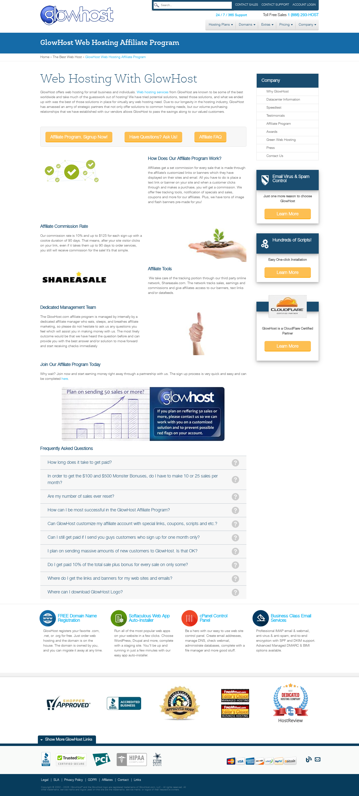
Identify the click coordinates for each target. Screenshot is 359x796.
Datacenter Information (283, 99)
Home (44, 57)
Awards (271, 132)
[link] (77, 16)
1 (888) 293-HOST (303, 15)
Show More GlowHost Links (68, 739)
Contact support (275, 4)
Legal (44, 780)
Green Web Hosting (281, 140)
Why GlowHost (277, 91)
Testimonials (275, 115)
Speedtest (273, 107)
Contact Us (274, 156)
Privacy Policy (73, 780)
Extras (265, 24)
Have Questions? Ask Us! (153, 137)
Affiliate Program (278, 123)
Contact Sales (246, 4)
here (65, 379)
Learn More (287, 214)
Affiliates (107, 780)
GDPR (92, 780)
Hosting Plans (219, 24)
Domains (245, 24)
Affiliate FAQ (210, 137)
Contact (123, 780)
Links (137, 780)
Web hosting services (153, 92)
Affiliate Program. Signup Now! (78, 137)
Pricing (284, 24)
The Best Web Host (67, 57)
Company (306, 24)
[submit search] (157, 5)
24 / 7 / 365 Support (231, 15)
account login (304, 4)
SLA (56, 780)
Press (270, 148)
